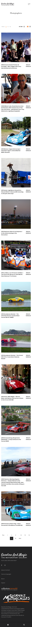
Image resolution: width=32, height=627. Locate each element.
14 (21, 535)
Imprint (3, 583)
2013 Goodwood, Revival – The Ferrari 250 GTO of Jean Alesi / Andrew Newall (12, 357)
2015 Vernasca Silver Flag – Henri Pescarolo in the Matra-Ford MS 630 (11, 524)
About (3, 578)
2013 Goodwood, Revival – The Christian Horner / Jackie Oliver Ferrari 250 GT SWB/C (10, 315)
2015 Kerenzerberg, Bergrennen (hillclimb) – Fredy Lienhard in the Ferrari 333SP (11, 439)
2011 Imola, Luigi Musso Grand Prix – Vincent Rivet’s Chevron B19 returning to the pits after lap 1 (12, 191)
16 (29, 535)
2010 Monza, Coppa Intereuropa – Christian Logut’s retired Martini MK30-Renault (11, 150)
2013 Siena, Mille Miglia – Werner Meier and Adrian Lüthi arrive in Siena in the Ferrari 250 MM (12, 398)
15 (8, 26)
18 (15, 538)
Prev (3, 535)
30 (10, 26)
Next (20, 538)
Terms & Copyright (6, 574)
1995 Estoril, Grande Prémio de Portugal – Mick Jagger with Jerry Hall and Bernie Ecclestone (11, 66)
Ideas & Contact (5, 570)
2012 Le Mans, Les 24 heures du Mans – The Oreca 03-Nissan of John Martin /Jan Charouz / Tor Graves (12, 274)
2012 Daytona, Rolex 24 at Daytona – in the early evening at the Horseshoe (12, 233)
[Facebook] (1, 565)
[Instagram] (5, 565)
